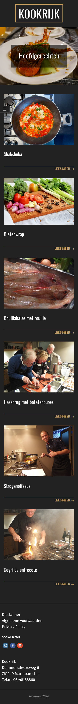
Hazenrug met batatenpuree (28, 401)
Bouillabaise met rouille (25, 317)
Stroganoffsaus (17, 485)
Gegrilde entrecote (20, 569)
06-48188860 (24, 679)
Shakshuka (13, 154)
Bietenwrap (14, 233)
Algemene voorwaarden (22, 620)
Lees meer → (64, 169)
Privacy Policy (13, 626)
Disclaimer (11, 614)
